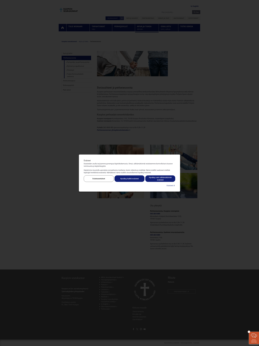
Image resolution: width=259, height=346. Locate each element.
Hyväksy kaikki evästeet (129, 179)
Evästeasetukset (98, 179)
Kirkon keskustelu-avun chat (254, 341)
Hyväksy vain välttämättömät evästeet (160, 178)
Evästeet (171, 185)
